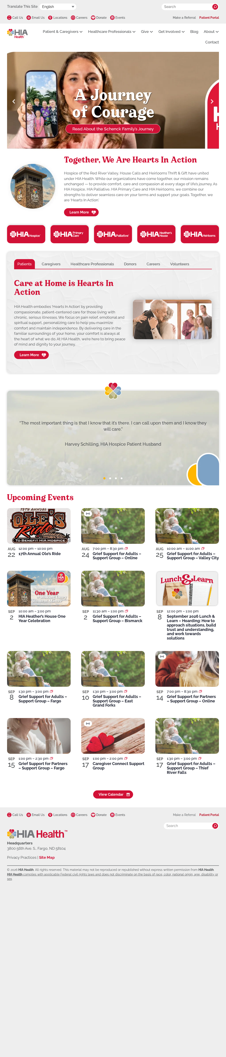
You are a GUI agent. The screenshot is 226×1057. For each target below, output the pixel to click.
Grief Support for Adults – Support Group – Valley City (193, 555)
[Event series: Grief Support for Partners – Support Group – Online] (200, 691)
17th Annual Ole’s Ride (40, 553)
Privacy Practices (21, 857)
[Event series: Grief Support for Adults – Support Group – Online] (126, 548)
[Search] (215, 7)
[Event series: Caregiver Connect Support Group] (125, 758)
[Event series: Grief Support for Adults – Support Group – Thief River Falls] (199, 758)
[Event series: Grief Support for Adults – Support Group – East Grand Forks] (125, 691)
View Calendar (111, 794)
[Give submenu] (151, 31)
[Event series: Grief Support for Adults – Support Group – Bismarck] (126, 611)
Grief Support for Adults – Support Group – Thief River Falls (191, 768)
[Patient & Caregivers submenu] (81, 31)
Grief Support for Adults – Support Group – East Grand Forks (117, 701)
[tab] (24, 264)
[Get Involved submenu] (183, 31)
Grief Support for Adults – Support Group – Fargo (43, 698)
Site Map (47, 857)
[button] (13, 101)
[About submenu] (217, 31)
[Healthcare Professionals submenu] (134, 31)
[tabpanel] (113, 319)
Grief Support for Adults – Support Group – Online (117, 555)
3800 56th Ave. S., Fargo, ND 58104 (36, 848)
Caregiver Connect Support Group (118, 765)
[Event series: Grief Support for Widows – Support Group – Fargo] (51, 758)
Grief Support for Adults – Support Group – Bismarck (117, 618)
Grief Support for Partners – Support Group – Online (191, 698)
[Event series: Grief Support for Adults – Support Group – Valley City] (202, 548)
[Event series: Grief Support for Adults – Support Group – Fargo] (51, 691)
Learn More (79, 212)
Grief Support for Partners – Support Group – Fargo (43, 765)
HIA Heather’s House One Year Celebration (42, 618)
